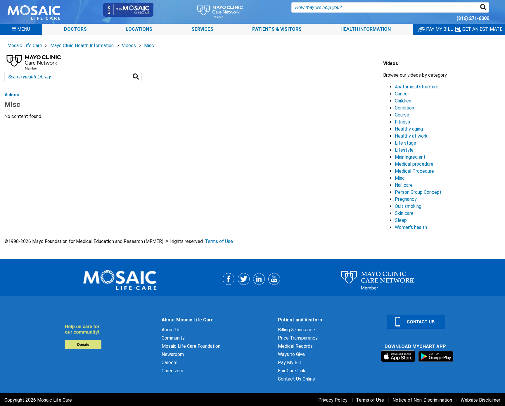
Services (202, 29)
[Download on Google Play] (436, 356)
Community (173, 338)
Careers (169, 362)
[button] (484, 7)
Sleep (401, 220)
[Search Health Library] (136, 77)
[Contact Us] (442, 322)
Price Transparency (298, 338)
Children (403, 101)
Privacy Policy (332, 400)
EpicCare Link (291, 371)
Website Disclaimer (480, 400)
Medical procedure (414, 164)
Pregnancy (406, 199)
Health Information (365, 29)
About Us (171, 330)
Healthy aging (409, 129)
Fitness (402, 122)
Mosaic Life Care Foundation (191, 346)
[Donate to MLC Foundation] (110, 336)
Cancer (402, 94)
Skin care (404, 213)
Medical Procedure (414, 171)
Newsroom (173, 354)
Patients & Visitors (277, 29)
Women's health (411, 227)
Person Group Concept (418, 192)
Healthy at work (411, 136)
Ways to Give (291, 354)
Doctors (75, 29)
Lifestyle (404, 150)
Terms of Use (219, 241)
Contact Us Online (296, 379)
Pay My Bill (289, 362)
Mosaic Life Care (24, 45)
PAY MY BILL (439, 29)
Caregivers (172, 371)
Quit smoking (408, 206)
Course (402, 115)
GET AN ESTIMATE (481, 29)
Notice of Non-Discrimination (422, 400)
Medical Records (295, 346)
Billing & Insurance (296, 330)
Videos (129, 45)
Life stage (405, 143)
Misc (149, 45)
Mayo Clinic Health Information (82, 45)
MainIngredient (410, 157)
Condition (404, 108)
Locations (139, 29)
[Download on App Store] (399, 356)
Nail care (404, 185)
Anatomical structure (416, 87)
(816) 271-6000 (472, 18)
